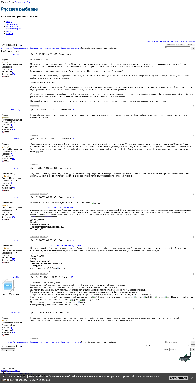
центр (15, 168)
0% (13, 74)
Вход (29, 2)
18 (72, 312)
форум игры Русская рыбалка (14, 48)
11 (72, 54)
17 (72, 277)
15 (72, 197)
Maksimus (15, 312)
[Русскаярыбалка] (19, 8)
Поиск (148, 41)
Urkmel (15, 139)
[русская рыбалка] (10, 371)
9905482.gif (42, 234)
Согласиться (178, 378)
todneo (16, 54)
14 (72, 168)
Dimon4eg (15, 109)
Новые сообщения (160, 41)
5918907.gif (42, 271)
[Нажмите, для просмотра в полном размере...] (43, 217)
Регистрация (20, 2)
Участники (174, 41)
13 (73, 139)
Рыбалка (34, 48)
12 (73, 109)
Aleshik (15, 277)
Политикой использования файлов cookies (26, 380)
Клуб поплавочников (49, 48)
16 (72, 240)
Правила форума (187, 41)
